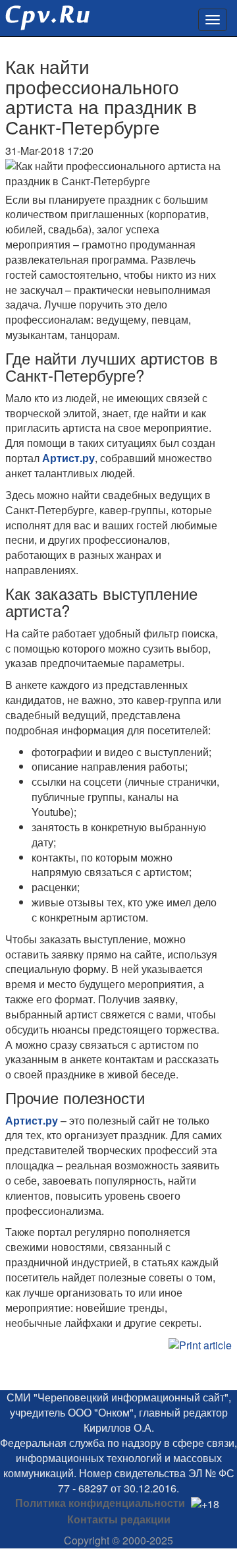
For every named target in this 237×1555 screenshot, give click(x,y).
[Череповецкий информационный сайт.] (45, 13)
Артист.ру (68, 457)
